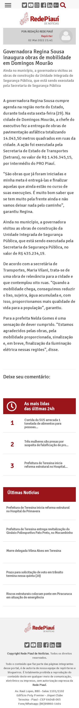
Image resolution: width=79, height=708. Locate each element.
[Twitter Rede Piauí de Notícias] (24, 4)
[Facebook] (46, 644)
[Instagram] (39, 644)
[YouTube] (33, 644)
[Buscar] (62, 4)
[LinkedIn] (52, 644)
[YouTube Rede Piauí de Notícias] (31, 4)
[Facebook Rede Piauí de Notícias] (43, 4)
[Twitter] (27, 644)
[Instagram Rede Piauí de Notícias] (37, 4)
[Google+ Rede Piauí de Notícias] (56, 4)
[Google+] (58, 644)
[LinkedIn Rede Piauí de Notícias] (50, 4)
